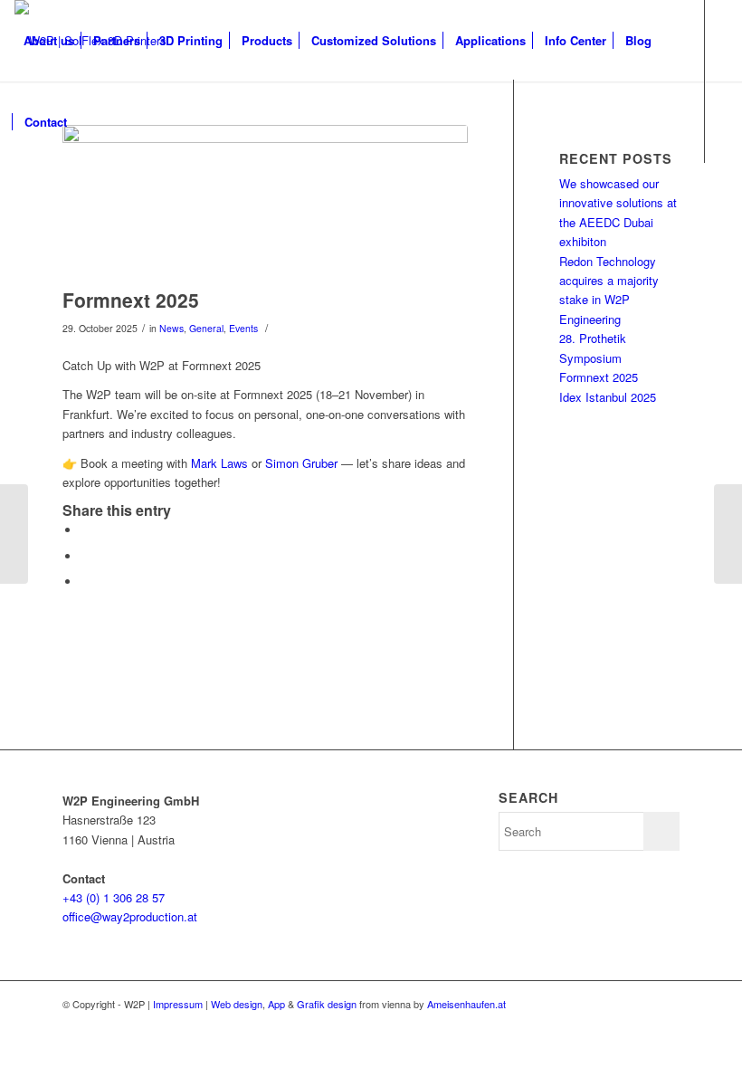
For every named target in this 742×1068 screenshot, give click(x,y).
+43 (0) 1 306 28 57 (113, 897)
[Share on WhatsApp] (85, 556)
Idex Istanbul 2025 (607, 396)
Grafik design (327, 1003)
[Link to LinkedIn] (74, 202)
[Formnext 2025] (265, 202)
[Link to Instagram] (47, 202)
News (171, 328)
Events (243, 328)
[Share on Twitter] (85, 530)
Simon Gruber (301, 463)
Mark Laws (219, 463)
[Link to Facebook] (19, 202)
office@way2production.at (129, 916)
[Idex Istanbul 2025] (14, 534)
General (206, 328)
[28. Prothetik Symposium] (728, 534)
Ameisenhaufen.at (466, 1003)
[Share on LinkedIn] (85, 581)
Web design (236, 1003)
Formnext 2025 (130, 299)
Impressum (178, 1003)
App (276, 1003)
